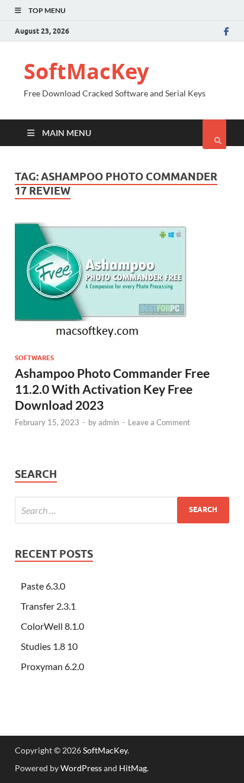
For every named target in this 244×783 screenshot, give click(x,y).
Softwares (34, 358)
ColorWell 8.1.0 (52, 626)
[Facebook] (226, 31)
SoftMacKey (86, 71)
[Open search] (214, 134)
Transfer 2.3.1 (48, 605)
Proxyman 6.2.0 (52, 666)
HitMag (133, 768)
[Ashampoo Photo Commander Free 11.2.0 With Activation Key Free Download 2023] (122, 288)
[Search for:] (122, 510)
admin (108, 422)
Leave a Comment (159, 422)
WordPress (81, 768)
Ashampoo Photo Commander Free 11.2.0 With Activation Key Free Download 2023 (112, 389)
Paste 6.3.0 (43, 585)
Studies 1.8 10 (49, 646)
